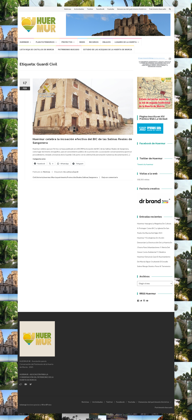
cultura (69, 172)
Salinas (85, 177)
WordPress (46, 405)
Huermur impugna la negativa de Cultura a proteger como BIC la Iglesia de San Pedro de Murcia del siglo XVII (154, 228)
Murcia (54, 177)
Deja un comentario (110, 177)
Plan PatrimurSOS (45, 42)
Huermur (24, 42)
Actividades (79, 9)
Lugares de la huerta (126, 42)
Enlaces (107, 42)
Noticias (67, 9)
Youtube (110, 9)
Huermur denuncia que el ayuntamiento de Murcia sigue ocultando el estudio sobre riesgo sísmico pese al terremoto (153, 261)
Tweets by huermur (145, 164)
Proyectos (67, 42)
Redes (82, 42)
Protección (71, 177)
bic (64, 172)
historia (40, 177)
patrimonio (61, 177)
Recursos (93, 42)
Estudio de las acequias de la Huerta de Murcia (107, 49)
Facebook (100, 9)
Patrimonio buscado (157, 9)
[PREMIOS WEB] (150, 128)
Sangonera (93, 177)
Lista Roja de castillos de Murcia (37, 49)
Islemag (23, 405)
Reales (79, 177)
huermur (47, 177)
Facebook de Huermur (152, 143)
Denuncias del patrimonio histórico (131, 9)
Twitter (90, 9)
